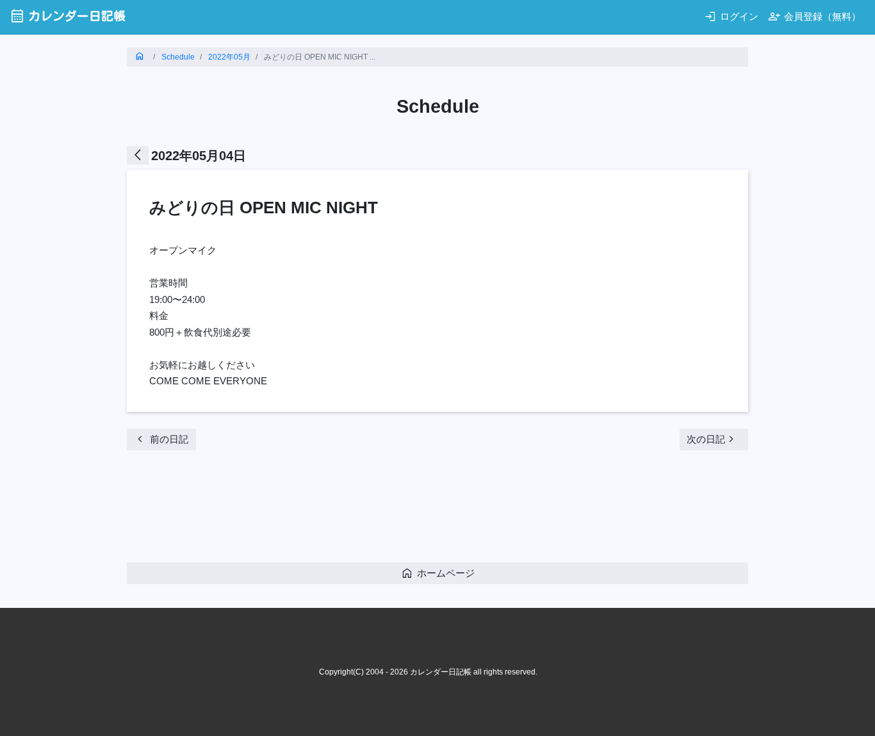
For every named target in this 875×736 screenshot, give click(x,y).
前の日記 (161, 439)
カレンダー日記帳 (68, 15)
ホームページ (438, 573)
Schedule (178, 57)
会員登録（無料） (814, 16)
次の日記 (712, 439)
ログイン (731, 16)
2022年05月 (229, 57)
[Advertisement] (360, 510)
